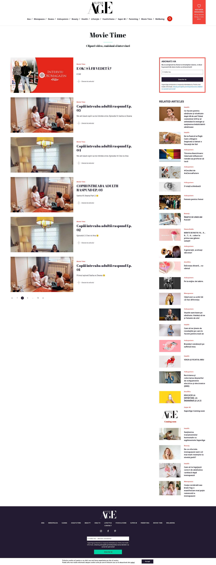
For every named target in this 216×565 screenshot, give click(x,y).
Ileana (51, 19)
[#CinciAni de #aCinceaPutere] (170, 172)
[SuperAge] (99, 7)
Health (85, 19)
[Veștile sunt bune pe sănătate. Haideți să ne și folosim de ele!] (170, 314)
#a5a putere (62, 19)
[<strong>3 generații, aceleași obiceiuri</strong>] (170, 252)
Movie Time (146, 19)
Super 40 (122, 19)
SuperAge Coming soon (194, 411)
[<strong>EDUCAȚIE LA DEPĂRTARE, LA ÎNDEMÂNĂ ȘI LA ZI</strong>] (170, 397)
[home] (108, 514)
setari (133, 563)
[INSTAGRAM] (101, 531)
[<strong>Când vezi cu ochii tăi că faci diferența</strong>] (170, 299)
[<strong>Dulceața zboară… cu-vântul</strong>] (170, 267)
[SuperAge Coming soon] (170, 415)
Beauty (75, 19)
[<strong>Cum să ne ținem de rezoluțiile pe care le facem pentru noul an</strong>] (170, 330)
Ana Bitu (187, 262)
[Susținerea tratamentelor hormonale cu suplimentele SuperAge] (170, 434)
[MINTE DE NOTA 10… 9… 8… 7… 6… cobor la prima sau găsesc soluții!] (170, 234)
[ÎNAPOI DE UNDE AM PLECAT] (170, 219)
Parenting (133, 19)
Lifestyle (95, 19)
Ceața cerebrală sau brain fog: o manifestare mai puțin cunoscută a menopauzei (194, 490)
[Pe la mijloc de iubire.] (170, 283)
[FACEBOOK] (108, 531)
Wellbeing (159, 19)
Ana (29, 19)
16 (38, 298)
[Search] (169, 18)
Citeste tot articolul (87, 81)
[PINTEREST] (115, 531)
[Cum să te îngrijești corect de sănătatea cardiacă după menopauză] (170, 470)
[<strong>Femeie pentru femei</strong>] (170, 202)
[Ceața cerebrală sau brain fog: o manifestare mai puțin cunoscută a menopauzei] (170, 488)
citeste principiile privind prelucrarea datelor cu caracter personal (111, 546)
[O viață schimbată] (170, 186)
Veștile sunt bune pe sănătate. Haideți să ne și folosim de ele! (194, 315)
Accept (147, 561)
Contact (108, 526)
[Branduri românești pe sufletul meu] (170, 346)
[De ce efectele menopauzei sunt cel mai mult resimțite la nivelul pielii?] (170, 452)
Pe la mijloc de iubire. (193, 281)
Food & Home (109, 19)
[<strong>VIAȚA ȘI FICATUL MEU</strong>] (170, 361)
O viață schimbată (192, 186)
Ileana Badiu (189, 229)
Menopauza (39, 19)
